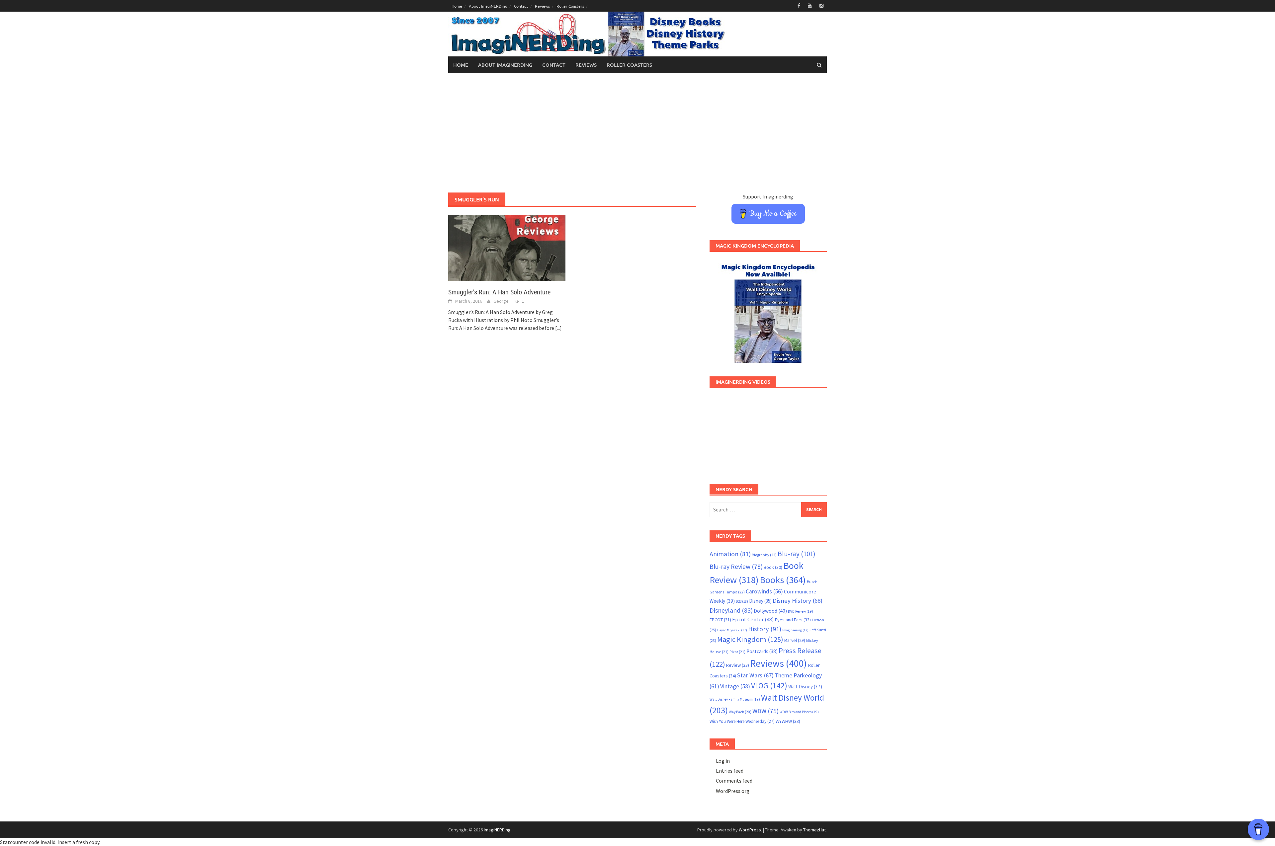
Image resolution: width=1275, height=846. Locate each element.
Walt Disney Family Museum (735, 699)
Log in (723, 760)
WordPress (750, 830)
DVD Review (800, 611)
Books (783, 580)
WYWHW (788, 721)
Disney (760, 601)
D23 (742, 601)
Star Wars (755, 675)
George (501, 301)
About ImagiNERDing (488, 6)
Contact (521, 6)
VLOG (769, 685)
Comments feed (734, 780)
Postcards (762, 651)
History (764, 629)
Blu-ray (796, 553)
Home (457, 6)
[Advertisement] (637, 132)
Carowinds (764, 591)
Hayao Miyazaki (732, 630)
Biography (764, 554)
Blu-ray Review (736, 567)
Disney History (797, 600)
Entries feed (729, 770)
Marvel (794, 640)
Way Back (740, 712)
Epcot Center (753, 619)
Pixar (737, 651)
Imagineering (795, 630)
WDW (765, 711)
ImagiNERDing (497, 830)
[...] (558, 328)
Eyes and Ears (793, 620)
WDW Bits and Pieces (799, 712)
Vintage (735, 686)
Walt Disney (805, 686)
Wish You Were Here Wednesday (742, 721)
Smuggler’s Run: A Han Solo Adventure (499, 292)
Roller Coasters (570, 6)
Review (737, 665)
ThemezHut (814, 830)
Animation (730, 554)
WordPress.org (732, 791)
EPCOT (720, 620)
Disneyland (731, 610)
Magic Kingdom (750, 639)
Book (773, 567)
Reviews (542, 6)
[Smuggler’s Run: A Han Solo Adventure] (506, 247)
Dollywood (770, 611)
